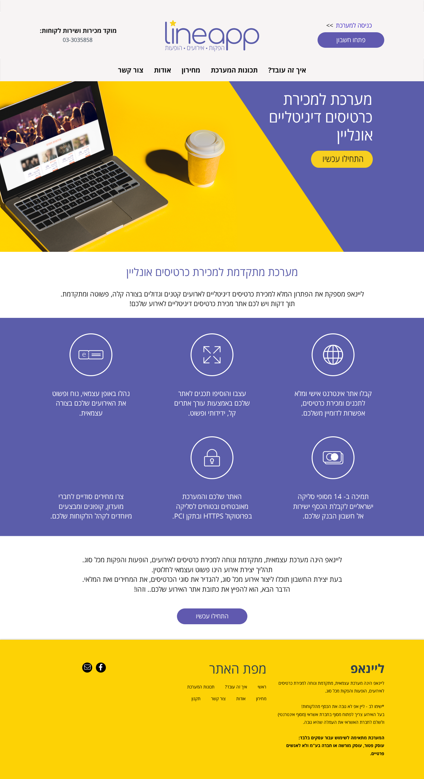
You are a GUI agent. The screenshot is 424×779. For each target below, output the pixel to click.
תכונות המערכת (234, 69)
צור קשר (130, 69)
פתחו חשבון (350, 40)
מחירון (191, 69)
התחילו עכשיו (212, 616)
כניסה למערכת (354, 25)
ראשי (262, 687)
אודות (162, 69)
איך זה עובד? (287, 69)
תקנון (196, 698)
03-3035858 (77, 39)
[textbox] (330, 34)
